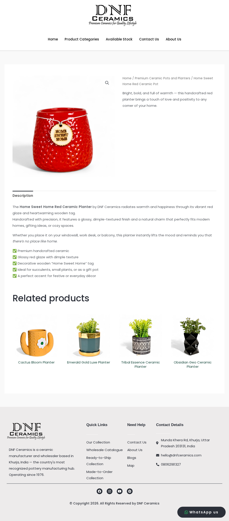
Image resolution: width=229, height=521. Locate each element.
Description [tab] (23, 195)
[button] (107, 83)
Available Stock (119, 39)
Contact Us (149, 39)
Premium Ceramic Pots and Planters (162, 78)
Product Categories (82, 39)
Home (53, 39)
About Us (173, 39)
